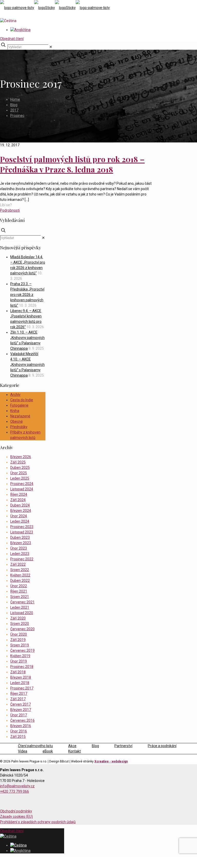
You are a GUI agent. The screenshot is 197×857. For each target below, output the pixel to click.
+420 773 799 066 (14, 791)
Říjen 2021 (18, 591)
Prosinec (17, 115)
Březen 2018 (20, 677)
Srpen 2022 (19, 570)
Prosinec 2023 (21, 527)
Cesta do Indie (21, 400)
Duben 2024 (20, 505)
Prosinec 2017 (21, 688)
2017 (14, 110)
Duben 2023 (20, 537)
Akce (72, 746)
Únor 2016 (18, 731)
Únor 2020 (18, 634)
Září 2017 (18, 699)
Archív (15, 395)
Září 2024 (18, 500)
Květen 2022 (20, 575)
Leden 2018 (19, 683)
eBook (48, 751)
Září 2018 (18, 672)
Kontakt (74, 751)
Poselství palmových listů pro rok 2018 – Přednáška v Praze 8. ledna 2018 (72, 164)
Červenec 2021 (22, 602)
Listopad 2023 (21, 532)
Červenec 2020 (22, 629)
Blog (13, 105)
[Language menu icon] (8, 21)
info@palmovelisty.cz (17, 786)
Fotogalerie (19, 405)
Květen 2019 (20, 656)
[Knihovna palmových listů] (55, 8)
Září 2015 (18, 737)
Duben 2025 (20, 468)
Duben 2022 (20, 581)
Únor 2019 (18, 661)
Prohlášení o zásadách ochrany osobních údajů (38, 822)
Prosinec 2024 (21, 484)
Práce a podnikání (162, 746)
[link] (50, 47)
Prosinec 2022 (21, 559)
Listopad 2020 (21, 613)
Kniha (14, 411)
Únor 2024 (18, 516)
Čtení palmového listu (35, 746)
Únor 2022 (18, 586)
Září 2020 (18, 618)
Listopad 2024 (21, 489)
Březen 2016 (20, 726)
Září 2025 (18, 462)
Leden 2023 (19, 554)
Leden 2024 (19, 521)
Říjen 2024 (18, 494)
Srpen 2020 (19, 624)
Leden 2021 (19, 607)
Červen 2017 (20, 704)
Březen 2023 (20, 543)
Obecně (16, 421)
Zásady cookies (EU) (16, 816)
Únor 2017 (18, 715)
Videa (22, 751)
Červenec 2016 (22, 720)
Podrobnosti (10, 210)
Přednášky (18, 427)
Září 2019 (18, 640)
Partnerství (123, 746)
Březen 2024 (20, 511)
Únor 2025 (18, 473)
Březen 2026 (20, 457)
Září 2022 (18, 564)
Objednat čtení (12, 39)
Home (15, 99)
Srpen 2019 (19, 645)
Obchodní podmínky (16, 811)
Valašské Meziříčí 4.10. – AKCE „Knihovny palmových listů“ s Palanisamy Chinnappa (27, 364)
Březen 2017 (20, 710)
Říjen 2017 (18, 693)
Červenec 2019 (22, 650)
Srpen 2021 (19, 597)
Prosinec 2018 (21, 667)
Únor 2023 (18, 548)
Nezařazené (20, 416)
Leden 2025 (19, 478)
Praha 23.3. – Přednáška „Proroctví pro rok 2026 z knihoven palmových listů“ (27, 294)
